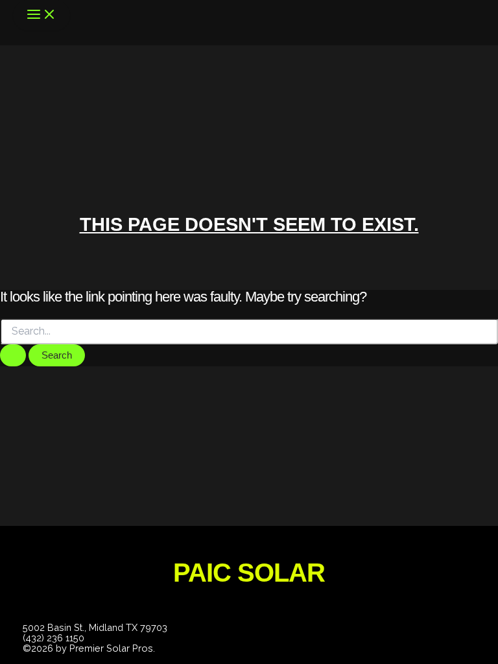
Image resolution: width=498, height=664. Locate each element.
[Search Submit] (13, 355)
